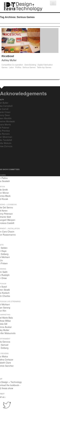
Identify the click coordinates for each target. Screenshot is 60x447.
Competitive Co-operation (12, 64)
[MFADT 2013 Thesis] (23, 6)
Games (5, 67)
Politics (18, 67)
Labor (11, 67)
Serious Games (29, 67)
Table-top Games (44, 67)
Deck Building (30, 64)
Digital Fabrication (45, 64)
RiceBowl (8, 56)
